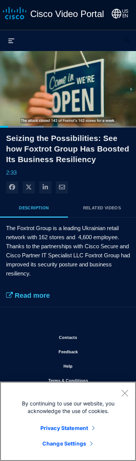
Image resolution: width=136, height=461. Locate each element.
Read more (31, 295)
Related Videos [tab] (102, 208)
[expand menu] (11, 40)
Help (90, 366)
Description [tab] (34, 208)
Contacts (90, 337)
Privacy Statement (64, 428)
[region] (68, 421)
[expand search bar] (127, 36)
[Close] (124, 393)
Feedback (90, 351)
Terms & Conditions (86, 380)
